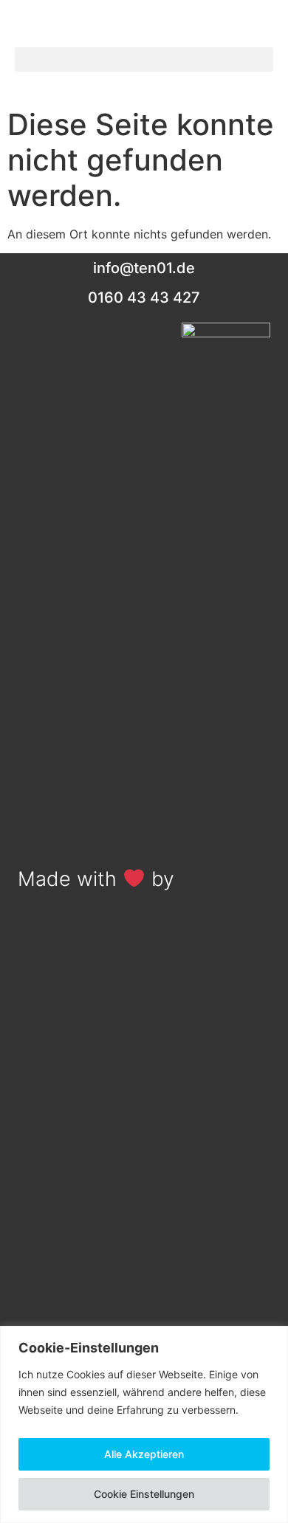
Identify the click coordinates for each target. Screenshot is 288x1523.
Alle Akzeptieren (144, 1454)
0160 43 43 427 (144, 297)
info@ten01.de (144, 268)
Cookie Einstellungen (144, 1494)
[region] (144, 1424)
